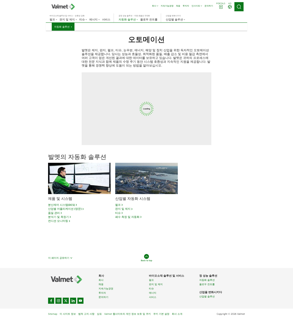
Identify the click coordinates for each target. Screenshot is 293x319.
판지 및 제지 (122, 208)
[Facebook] (51, 301)
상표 (99, 313)
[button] (63, 26)
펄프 (118, 204)
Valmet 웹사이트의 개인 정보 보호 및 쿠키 (127, 313)
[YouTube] (80, 301)
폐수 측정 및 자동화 (127, 216)
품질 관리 (54, 212)
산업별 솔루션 (207, 296)
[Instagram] (58, 301)
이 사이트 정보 (68, 313)
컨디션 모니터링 (58, 220)
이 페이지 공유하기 (58, 257)
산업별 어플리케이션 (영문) (65, 208)
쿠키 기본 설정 (161, 313)
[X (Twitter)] (66, 301)
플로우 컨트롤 (207, 284)
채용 (101, 284)
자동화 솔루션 (207, 280)
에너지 (152, 292)
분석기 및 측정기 (58, 216)
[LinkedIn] (73, 301)
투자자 (102, 292)
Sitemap (52, 313)
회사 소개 (177, 313)
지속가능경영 (106, 288)
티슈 (118, 212)
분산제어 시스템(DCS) (61, 204)
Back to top (146, 260)
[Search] (239, 6)
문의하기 (103, 297)
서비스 (152, 297)
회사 (101, 280)
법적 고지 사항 (86, 313)
